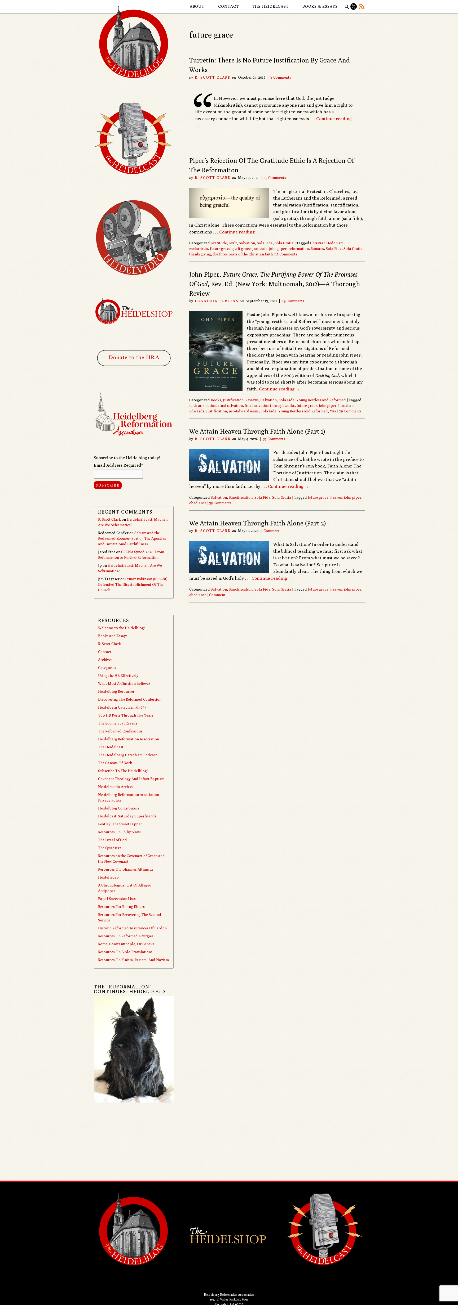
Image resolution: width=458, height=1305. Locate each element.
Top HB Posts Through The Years (125, 715)
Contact (228, 6)
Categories (107, 667)
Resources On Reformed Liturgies (125, 936)
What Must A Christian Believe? (124, 683)
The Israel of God (112, 840)
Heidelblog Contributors (118, 808)
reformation (298, 248)
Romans (317, 248)
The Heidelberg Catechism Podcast (127, 755)
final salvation (230, 405)
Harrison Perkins (217, 301)
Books (216, 400)
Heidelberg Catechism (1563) (122, 707)
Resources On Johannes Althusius (125, 869)
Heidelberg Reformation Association (128, 739)
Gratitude (219, 243)
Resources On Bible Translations (125, 952)
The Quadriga (110, 848)
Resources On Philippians (119, 832)
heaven (336, 497)
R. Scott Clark (213, 77)
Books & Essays (320, 6)
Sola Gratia (284, 243)
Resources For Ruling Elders (121, 906)
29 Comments (293, 301)
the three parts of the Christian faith (243, 254)
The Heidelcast (271, 6)
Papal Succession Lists (117, 899)
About (197, 6)
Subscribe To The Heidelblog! (123, 771)
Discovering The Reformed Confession (129, 699)
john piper (278, 248)
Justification (233, 400)
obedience (197, 503)
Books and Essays (112, 636)
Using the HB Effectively (118, 675)
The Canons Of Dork (115, 763)
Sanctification (241, 497)
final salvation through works (270, 405)
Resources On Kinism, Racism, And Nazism (133, 960)
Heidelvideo (108, 877)
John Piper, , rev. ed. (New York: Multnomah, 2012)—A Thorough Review (274, 284)
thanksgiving (200, 254)
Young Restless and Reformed (321, 400)
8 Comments (280, 77)
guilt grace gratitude (249, 248)
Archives (105, 660)
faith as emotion (202, 405)
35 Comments (274, 439)
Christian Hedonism (327, 243)
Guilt (233, 243)
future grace (220, 248)
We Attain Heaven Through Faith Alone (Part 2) (257, 523)
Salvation (247, 243)
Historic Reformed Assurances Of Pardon (132, 928)
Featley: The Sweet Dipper (120, 824)
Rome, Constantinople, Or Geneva (126, 944)
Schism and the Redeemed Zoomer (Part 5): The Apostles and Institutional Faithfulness (132, 538)
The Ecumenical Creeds (117, 723)
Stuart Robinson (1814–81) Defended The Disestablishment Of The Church (133, 584)
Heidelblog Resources (116, 691)
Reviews (252, 400)
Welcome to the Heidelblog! (121, 628)
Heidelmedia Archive (116, 787)
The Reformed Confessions (120, 731)
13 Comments (275, 178)
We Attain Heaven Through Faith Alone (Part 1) (257, 431)
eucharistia (198, 248)
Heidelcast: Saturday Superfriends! (127, 816)
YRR (333, 411)
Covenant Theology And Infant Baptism (131, 779)
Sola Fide (265, 243)
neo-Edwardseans (244, 411)
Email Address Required (118, 465)
